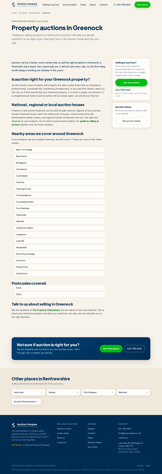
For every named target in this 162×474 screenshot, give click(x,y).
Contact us (61, 442)
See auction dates (131, 121)
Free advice (142, 5)
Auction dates (70, 4)
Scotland (23, 13)
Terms (147, 466)
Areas (83, 4)
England (91, 429)
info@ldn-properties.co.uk (129, 433)
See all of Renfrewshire (25, 401)
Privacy (140, 466)
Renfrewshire (34, 13)
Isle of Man (92, 447)
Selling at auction (51, 4)
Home (14, 13)
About (93, 4)
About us (61, 438)
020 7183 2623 (123, 4)
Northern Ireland (95, 442)
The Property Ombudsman (46, 310)
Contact (104, 4)
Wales (90, 438)
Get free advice (131, 82)
